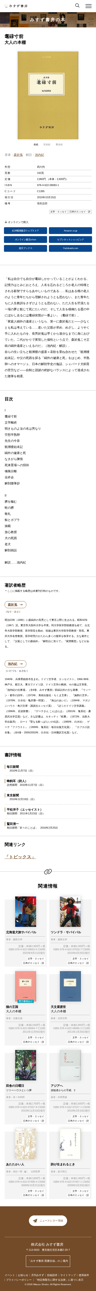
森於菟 (18, 155)
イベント (10, 1275)
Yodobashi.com (70, 248)
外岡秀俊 (62, 1097)
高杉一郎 (17, 1171)
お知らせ (23, 1275)
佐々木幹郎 (19, 1097)
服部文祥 (17, 939)
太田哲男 (35, 1171)
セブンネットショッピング (70, 239)
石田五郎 (62, 1018)
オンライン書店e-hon (25, 239)
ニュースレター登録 (51, 1220)
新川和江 (62, 1171)
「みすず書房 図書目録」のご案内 (48, 1260)
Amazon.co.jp (70, 230)
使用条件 (84, 1275)
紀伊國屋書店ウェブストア (25, 230)
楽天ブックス (25, 248)
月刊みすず (37, 1275)
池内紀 (39, 155)
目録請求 (52, 1275)
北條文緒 (17, 1018)
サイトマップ (68, 1275)
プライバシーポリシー (19, 1279)
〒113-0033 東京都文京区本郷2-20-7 (48, 1249)
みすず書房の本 (48, 19)
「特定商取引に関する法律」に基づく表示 (59, 1279)
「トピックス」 (20, 857)
